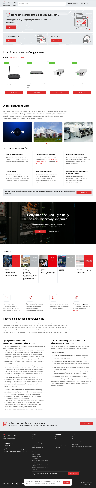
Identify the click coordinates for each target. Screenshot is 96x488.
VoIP (37, 163)
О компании (58, 436)
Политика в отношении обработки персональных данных (40, 461)
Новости (57, 438)
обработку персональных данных (45, 483)
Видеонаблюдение (36, 445)
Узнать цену (14, 92)
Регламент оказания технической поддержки (80, 443)
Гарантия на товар (36, 456)
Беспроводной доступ (37, 443)
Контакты (57, 443)
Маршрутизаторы (36, 438)
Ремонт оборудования (77, 438)
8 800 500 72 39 (84, 3)
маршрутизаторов (41, 161)
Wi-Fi (57, 161)
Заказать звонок (54, 231)
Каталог (22, 57)
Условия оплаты (36, 454)
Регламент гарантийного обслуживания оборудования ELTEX (82, 447)
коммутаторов (53, 159)
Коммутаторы (35, 436)
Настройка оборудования (78, 441)
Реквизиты (57, 447)
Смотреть (84, 192)
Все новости (89, 251)
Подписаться (73, 473)
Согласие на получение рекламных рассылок (40, 468)
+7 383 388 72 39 (8, 445)
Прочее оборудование (37, 447)
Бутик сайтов (87, 484)
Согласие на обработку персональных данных (41, 464)
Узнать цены (40, 231)
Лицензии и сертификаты (61, 445)
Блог (56, 441)
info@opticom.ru (7, 448)
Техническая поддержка (78, 436)
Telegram (75, 310)
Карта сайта (35, 458)
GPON (41, 163)
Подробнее (11, 27)
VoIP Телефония (36, 441)
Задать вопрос (86, 423)
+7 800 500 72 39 (8, 443)
